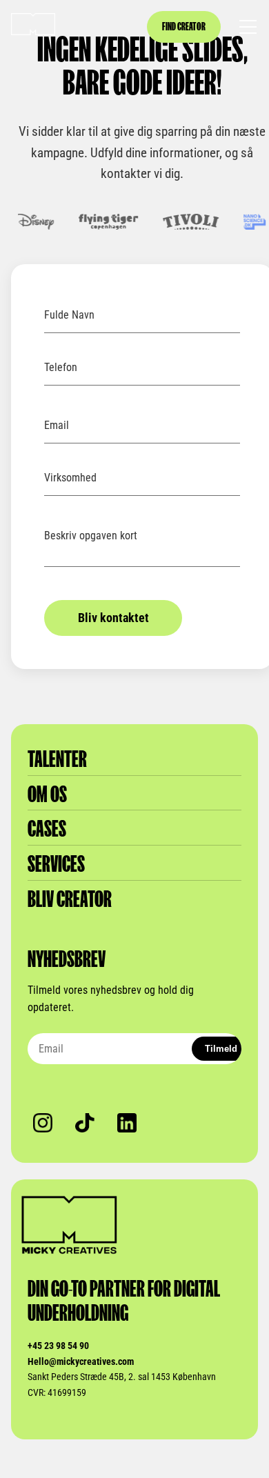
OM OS (47, 794)
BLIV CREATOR (70, 899)
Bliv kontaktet (113, 618)
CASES (47, 829)
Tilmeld (221, 1048)
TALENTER (57, 759)
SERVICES (56, 864)
